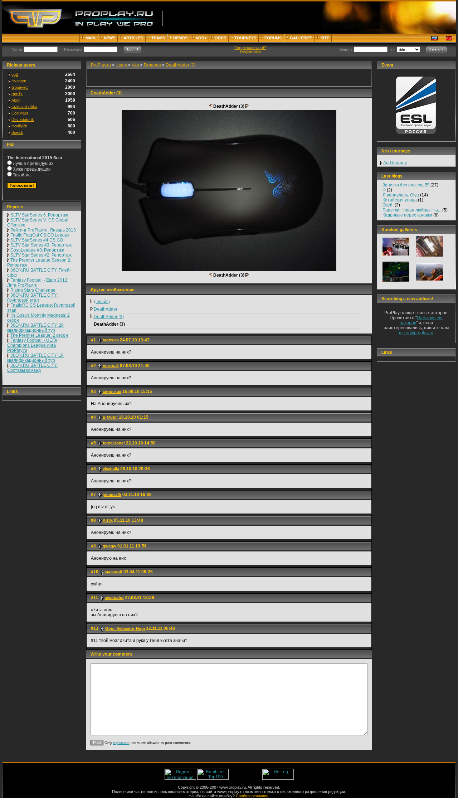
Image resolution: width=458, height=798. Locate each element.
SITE (325, 38)
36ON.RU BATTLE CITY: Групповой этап (32, 298)
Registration (250, 52)
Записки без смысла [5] (406, 185)
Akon (15, 100)
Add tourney (395, 162)
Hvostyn (18, 81)
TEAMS (158, 38)
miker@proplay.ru (416, 332)
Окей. (388, 205)
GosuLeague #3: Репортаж (37, 250)
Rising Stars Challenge (32, 290)
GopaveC (19, 87)
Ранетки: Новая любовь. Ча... (412, 210)
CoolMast (19, 113)
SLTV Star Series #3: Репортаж (41, 245)
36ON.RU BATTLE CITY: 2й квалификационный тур (35, 328)
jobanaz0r (112, 494)
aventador (114, 597)
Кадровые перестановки (407, 215)
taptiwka (111, 340)
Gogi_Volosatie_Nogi (125, 628)
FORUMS (273, 38)
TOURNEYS (245, 38)
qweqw (109, 546)
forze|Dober (114, 443)
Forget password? (250, 47)
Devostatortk (22, 119)
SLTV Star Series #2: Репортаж (41, 255)
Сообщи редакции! (252, 796)
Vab (135, 65)
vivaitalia (111, 469)
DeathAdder (105, 309)
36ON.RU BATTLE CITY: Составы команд (32, 368)
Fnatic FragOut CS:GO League (40, 235)
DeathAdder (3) (181, 65)
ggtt (14, 74)
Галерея (152, 65)
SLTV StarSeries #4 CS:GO (36, 240)
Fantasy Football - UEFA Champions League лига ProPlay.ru (32, 345)
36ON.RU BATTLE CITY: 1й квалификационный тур (35, 358)
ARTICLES (133, 38)
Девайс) (102, 301)
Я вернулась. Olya (401, 195)
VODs (201, 38)
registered (121, 743)
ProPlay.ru (101, 65)
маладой (113, 572)
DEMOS (180, 38)
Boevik (17, 132)
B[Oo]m (110, 417)
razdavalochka (24, 106)
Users (121, 65)
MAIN (91, 38)
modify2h (19, 126)
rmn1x (17, 94)
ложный (111, 366)
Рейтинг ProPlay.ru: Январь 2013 (43, 230)
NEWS (109, 38)
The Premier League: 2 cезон (39, 335)
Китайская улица (400, 200)
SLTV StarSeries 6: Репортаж (39, 215)
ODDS (220, 38)
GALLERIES (301, 38)
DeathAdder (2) (109, 316)
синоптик (112, 391)
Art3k (108, 520)
